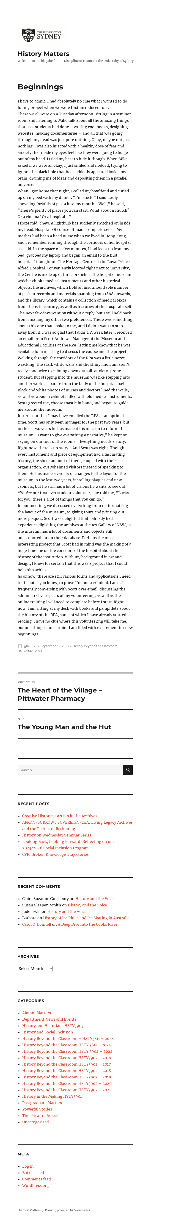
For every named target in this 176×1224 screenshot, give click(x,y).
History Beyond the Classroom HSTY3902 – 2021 (66, 1090)
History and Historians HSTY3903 (52, 1025)
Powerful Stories (37, 1109)
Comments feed (36, 1179)
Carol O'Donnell (36, 924)
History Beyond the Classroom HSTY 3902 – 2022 (67, 1051)
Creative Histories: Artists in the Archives (59, 816)
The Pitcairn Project (40, 1115)
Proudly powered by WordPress (67, 1210)
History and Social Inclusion (47, 1032)
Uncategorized (35, 1122)
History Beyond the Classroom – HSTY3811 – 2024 (68, 1038)
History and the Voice (95, 898)
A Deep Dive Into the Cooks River (87, 924)
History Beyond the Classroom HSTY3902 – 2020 (67, 1083)
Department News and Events (49, 1019)
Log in (28, 1166)
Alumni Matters (36, 1013)
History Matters (43, 54)
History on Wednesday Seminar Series (56, 835)
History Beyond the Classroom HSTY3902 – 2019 (66, 1077)
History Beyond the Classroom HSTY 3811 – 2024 (66, 1045)
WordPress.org (35, 1185)
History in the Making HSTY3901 (52, 1096)
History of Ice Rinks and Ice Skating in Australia (86, 918)
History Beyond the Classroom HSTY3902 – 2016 (66, 1057)
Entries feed (33, 1172)
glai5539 (30, 646)
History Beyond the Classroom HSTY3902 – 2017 (66, 1064)
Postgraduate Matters (42, 1102)
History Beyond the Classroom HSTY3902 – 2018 (66, 1070)
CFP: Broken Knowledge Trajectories (55, 854)
